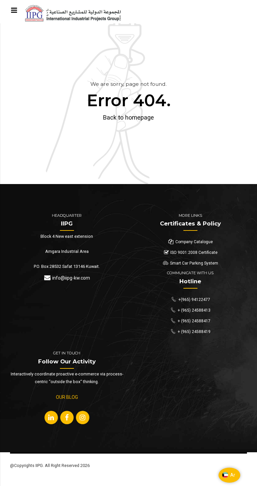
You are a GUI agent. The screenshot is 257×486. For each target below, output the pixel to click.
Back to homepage (128, 117)
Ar (232, 475)
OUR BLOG (67, 397)
